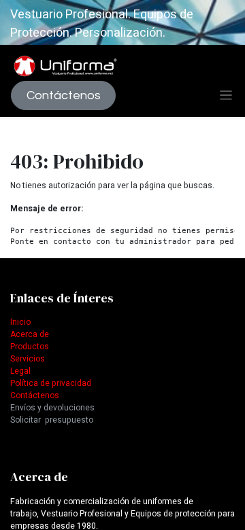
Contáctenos (64, 95)
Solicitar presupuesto (51, 420)
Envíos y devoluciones (52, 408)
